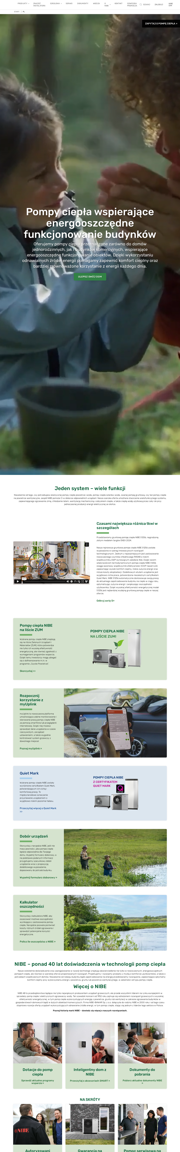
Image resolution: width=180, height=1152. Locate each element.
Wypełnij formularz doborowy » (38, 877)
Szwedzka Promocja (132, 4)
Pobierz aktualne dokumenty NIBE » (142, 1081)
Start (17, 12)
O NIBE (106, 4)
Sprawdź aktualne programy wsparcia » (37, 1081)
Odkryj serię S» (106, 600)
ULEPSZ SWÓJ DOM (90, 276)
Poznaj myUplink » (31, 748)
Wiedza (96, 3)
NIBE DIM (171, 5)
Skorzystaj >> (28, 670)
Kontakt (118, 3)
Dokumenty (82, 3)
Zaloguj (159, 4)
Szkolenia (55, 3)
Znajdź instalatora (39, 4)
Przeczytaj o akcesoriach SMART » (90, 1080)
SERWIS (69, 3)
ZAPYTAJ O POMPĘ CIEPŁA (160, 23)
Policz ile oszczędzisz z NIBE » (38, 941)
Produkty (22, 3)
